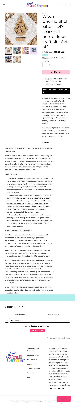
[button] (4, 4)
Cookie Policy (32, 364)
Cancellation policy (59, 403)
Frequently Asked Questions (33, 349)
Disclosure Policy (33, 368)
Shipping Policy (33, 355)
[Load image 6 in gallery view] (17, 59)
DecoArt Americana (42, 198)
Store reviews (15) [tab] (53, 314)
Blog (28, 377)
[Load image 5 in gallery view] (8, 59)
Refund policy (49, 401)
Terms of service (17, 403)
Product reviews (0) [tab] (21, 314)
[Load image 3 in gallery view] (25, 51)
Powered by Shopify (36, 401)
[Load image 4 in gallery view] (34, 51)
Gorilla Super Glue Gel (36, 204)
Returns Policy (32, 360)
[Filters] (7, 321)
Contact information (44, 403)
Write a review (37, 330)
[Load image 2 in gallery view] (17, 51)
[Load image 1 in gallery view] (8, 51)
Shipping (45, 58)
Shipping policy (30, 403)
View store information (53, 84)
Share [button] (46, 142)
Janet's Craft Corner (22, 401)
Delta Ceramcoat (21, 198)
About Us (30, 373)
